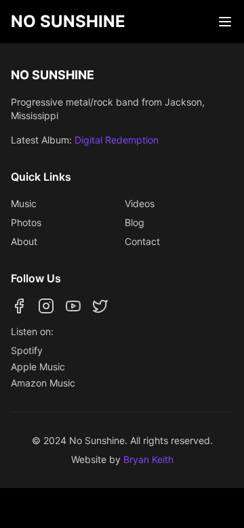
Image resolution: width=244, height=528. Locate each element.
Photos (26, 222)
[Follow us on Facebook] (19, 306)
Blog (134, 222)
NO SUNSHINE (68, 21)
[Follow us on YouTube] (73, 306)
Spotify (27, 350)
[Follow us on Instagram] (46, 306)
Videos (140, 203)
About (24, 241)
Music (24, 203)
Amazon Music (43, 383)
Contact (142, 241)
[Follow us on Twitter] (100, 306)
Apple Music (38, 366)
